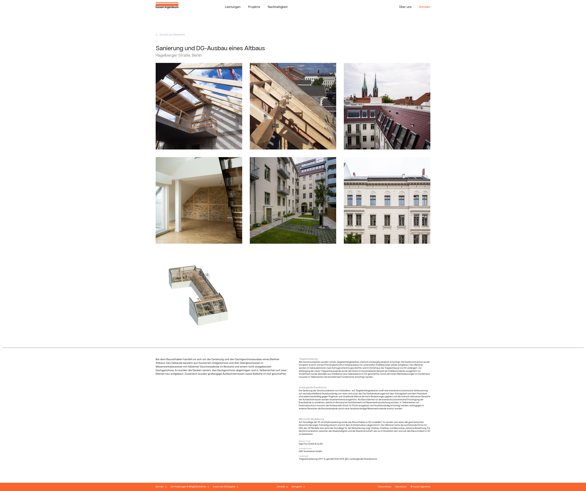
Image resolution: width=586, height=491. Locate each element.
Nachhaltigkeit (278, 7)
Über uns (405, 7)
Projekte (254, 7)
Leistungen (233, 7)
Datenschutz (384, 487)
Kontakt (424, 7)
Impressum (401, 487)
